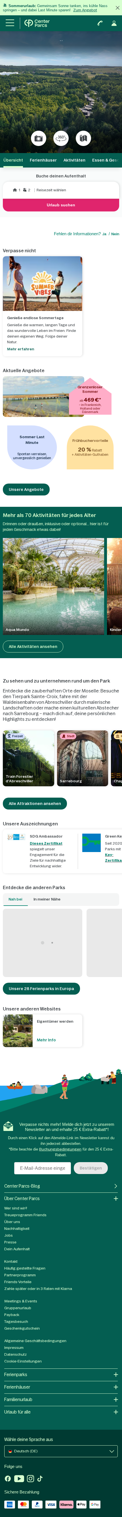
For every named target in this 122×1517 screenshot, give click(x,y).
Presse (10, 1242)
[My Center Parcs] (114, 23)
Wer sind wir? (15, 1208)
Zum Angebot (85, 10)
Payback (11, 1315)
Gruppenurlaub (17, 1308)
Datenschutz (15, 1354)
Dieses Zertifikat (46, 843)
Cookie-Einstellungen (23, 1361)
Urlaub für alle (17, 1412)
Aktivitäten (74, 160)
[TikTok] (40, 1479)
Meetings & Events (20, 1301)
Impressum (14, 1348)
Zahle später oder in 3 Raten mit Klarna (38, 1289)
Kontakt (11, 1261)
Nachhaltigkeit (17, 1228)
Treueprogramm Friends (25, 1215)
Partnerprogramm (20, 1275)
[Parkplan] (83, 138)
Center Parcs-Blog (22, 1186)
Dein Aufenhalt (17, 1249)
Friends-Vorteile (17, 1282)
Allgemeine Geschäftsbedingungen (35, 1341)
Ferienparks (15, 1374)
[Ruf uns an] (100, 23)
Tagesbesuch (16, 1321)
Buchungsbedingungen (60, 1149)
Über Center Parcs (22, 1198)
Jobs (8, 1235)
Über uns (12, 1222)
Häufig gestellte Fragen (24, 1268)
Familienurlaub (18, 1399)
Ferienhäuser (43, 160)
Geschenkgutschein (22, 1328)
